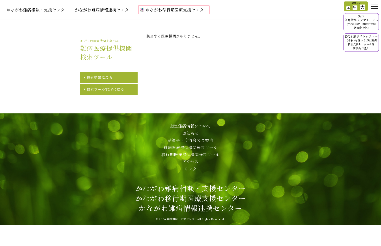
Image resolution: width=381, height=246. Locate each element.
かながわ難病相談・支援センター (37, 10)
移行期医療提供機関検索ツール (190, 154)
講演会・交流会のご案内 (190, 140)
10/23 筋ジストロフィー (361, 42)
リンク (190, 169)
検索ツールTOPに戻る (105, 89)
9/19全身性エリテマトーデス (361, 21)
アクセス (190, 161)
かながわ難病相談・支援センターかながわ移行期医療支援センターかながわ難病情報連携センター (190, 198)
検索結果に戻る (100, 77)
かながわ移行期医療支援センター (177, 10)
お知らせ (190, 133)
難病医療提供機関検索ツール (190, 147)
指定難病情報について (190, 126)
